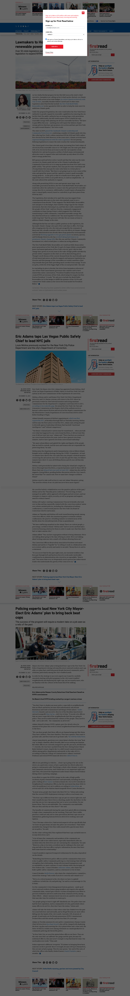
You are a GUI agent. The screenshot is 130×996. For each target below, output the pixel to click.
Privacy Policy (49, 52)
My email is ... (49, 25)
